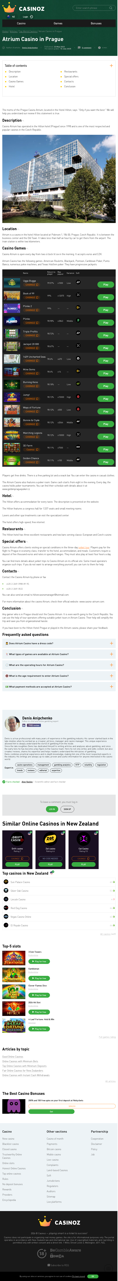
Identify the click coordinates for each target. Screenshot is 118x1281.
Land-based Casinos (57, 1170)
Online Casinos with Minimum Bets (20, 1061)
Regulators (52, 1186)
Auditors (51, 1191)
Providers (7, 1194)
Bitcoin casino (54, 1149)
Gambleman (33, 969)
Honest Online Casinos (14, 1168)
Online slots (8, 1163)
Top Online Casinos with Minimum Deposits (24, 1065)
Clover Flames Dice (37, 986)
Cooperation (97, 1138)
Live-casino (53, 1159)
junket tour (84, 547)
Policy (94, 1149)
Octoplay (32, 1022)
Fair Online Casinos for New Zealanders (22, 1070)
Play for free (40, 961)
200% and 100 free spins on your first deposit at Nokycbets (55, 1100)
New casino (8, 1138)
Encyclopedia (9, 1199)
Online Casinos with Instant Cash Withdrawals (26, 1075)
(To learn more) (78, 1276)
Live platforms (54, 1201)
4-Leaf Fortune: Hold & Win (41, 1019)
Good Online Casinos (12, 1056)
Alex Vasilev (27, 782)
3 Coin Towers (34, 952)
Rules (5, 1178)
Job (93, 1154)
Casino (21, 23)
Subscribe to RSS (59, 1265)
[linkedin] (23, 725)
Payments (52, 1143)
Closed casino (9, 1149)
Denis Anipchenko (30, 48)
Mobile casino (54, 1154)
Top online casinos (11, 1173)
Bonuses (96, 23)
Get (51, 1111)
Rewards (7, 1189)
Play (105, 284)
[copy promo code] (22, 858)
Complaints (52, 1164)
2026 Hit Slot (34, 1002)
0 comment (86, 48)
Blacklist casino (10, 1143)
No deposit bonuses (12, 1184)
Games (58, 23)
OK (93, 1276)
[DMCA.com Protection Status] (57, 1257)
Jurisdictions (53, 1180)
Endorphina (33, 955)
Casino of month (55, 1138)
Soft (49, 1175)
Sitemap (51, 1196)
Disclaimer (96, 1143)
